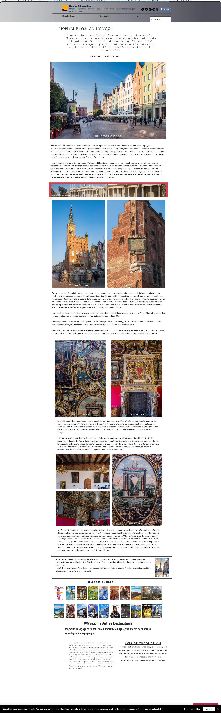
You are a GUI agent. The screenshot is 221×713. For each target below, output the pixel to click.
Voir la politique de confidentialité (149, 709)
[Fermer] (217, 709)
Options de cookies (192, 709)
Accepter (209, 709)
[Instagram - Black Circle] (153, 9)
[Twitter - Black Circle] (146, 9)
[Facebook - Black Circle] (142, 9)
